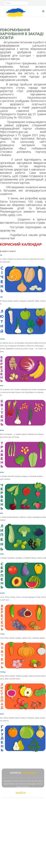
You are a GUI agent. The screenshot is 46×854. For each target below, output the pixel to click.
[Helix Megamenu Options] (43, 11)
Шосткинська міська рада (26, 784)
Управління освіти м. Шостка (14, 781)
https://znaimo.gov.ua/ (14, 132)
